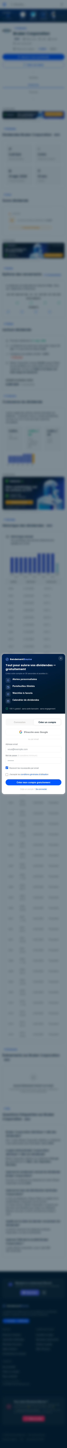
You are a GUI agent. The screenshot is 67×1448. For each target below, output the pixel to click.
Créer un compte (47, 722)
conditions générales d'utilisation (34, 774)
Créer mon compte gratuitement (33, 782)
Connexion (20, 722)
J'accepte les (28, 774)
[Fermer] (60, 658)
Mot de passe (21, 755)
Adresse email (12, 744)
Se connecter (41, 789)
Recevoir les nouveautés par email (24, 768)
